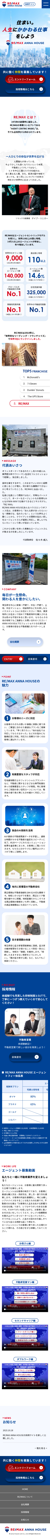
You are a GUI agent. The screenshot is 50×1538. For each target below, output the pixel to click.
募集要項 (32, 659)
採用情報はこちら (25, 89)
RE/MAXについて (25, 1496)
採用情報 (25, 1512)
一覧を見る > (41, 1448)
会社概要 (14, 641)
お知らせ (25, 1519)
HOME (25, 1489)
